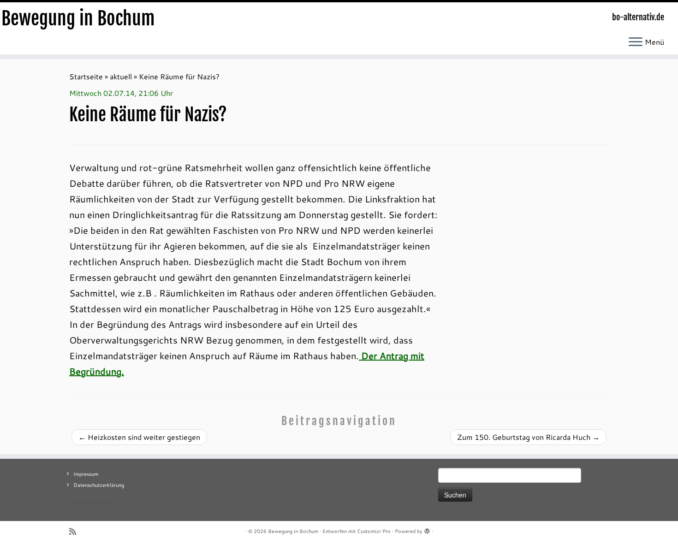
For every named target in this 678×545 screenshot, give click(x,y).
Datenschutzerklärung (98, 485)
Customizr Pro (374, 531)
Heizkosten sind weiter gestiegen (139, 437)
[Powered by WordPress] (427, 529)
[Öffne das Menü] (635, 42)
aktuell (121, 76)
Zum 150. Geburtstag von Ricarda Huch (528, 437)
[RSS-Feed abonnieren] (75, 531)
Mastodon (81, 501)
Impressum (85, 474)
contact (103, 501)
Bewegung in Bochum (78, 18)
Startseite (86, 76)
